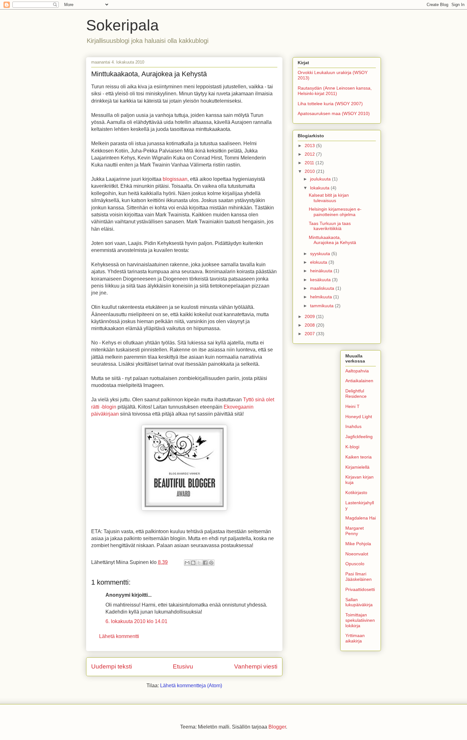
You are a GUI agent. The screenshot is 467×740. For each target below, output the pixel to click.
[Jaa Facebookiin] (205, 563)
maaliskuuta (322, 288)
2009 (310, 316)
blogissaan (175, 179)
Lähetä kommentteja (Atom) (191, 685)
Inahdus (353, 426)
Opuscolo (354, 563)
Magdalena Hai (360, 517)
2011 (310, 162)
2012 (310, 154)
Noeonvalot (356, 553)
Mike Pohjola (358, 543)
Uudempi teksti (111, 666)
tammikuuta (322, 305)
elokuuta (319, 262)
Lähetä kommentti (119, 636)
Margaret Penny (354, 531)
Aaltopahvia (357, 370)
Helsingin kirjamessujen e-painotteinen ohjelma (335, 212)
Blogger (277, 727)
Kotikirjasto (356, 492)
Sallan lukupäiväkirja (359, 602)
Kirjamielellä (357, 467)
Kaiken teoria (358, 456)
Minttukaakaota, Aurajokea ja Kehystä (332, 240)
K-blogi (352, 446)
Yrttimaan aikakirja (355, 638)
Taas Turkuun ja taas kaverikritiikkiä (330, 226)
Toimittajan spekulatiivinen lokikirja (360, 620)
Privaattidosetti (360, 589)
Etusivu (183, 666)
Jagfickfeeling (359, 436)
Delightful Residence (356, 393)
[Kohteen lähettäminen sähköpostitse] (187, 563)
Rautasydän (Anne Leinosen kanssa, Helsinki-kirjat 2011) (335, 90)
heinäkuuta (322, 270)
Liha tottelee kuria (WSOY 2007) (330, 103)
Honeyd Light (358, 416)
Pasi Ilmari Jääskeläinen (358, 576)
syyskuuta (320, 253)
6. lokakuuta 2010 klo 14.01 (136, 621)
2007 (310, 333)
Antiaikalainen (359, 380)
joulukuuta (321, 178)
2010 (310, 171)
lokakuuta (320, 187)
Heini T (352, 406)
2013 (310, 145)
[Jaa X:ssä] (199, 563)
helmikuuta (321, 296)
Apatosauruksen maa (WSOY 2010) (334, 113)
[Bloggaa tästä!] (193, 563)
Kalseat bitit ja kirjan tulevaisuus (329, 198)
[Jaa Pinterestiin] (211, 563)
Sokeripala (122, 25)
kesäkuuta (321, 279)
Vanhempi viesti (255, 666)
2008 (310, 325)
